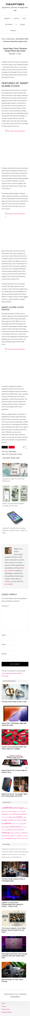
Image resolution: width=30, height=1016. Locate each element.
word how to (17, 838)
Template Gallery (7, 1012)
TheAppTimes (15, 4)
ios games (11, 820)
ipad (3, 823)
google (19, 817)
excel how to (15, 814)
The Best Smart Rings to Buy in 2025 (14, 701)
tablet (16, 835)
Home (4, 39)
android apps (18, 808)
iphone (8, 823)
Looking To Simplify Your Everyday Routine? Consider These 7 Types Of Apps (14, 530)
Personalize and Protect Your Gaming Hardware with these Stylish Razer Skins (14, 956)
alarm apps (12, 454)
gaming (11, 817)
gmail (14, 817)
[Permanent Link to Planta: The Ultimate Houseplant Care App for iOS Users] (15, 487)
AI (2, 808)
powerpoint (4, 829)
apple (14, 811)
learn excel (18, 823)
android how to (8, 811)
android (7, 807)
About (3, 1003)
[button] (19, 30)
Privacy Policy (6, 1009)
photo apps (23, 827)
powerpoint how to (12, 829)
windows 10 (10, 838)
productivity (20, 829)
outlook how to (15, 827)
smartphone (17, 833)
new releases (5, 827)
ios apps (19, 454)
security (12, 833)
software (12, 835)
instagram (24, 817)
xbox (22, 838)
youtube (26, 838)
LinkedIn (10, 584)
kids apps (13, 823)
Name (4, 635)
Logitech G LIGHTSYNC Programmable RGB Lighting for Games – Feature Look (12, 904)
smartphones (24, 833)
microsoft (23, 823)
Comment (5, 606)
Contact (4, 1006)
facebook (23, 814)
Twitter (7, 581)
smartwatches (5, 835)
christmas (18, 811)
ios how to (18, 820)
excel (10, 814)
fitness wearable (5, 817)
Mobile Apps (10, 39)
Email (4, 644)
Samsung (5, 832)
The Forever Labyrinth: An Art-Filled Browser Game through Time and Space (13, 930)
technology (24, 835)
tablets (19, 835)
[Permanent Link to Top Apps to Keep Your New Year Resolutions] (15, 464)
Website (4, 654)
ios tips (23, 820)
